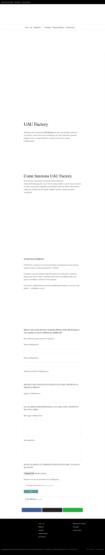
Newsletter (18, 2)
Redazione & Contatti (7, 2)
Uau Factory (70, 27)
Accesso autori (26, 2)
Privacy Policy (91, 549)
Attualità (48, 27)
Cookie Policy (100, 549)
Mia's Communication (71, 549)
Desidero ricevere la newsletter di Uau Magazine (41, 479)
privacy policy (48, 485)
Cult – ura (28, 27)
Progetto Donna (58, 27)
